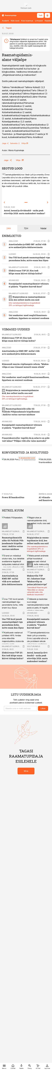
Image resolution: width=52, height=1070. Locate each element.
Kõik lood (15, 20)
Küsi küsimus (27, 20)
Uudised (12, 254)
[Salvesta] (48, 241)
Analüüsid (13, 241)
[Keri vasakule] (4, 202)
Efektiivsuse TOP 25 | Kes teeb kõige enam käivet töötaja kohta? (12, 655)
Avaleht (5, 20)
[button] (20, 708)
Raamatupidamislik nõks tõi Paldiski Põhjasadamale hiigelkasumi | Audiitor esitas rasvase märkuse (21, 411)
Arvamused (14, 280)
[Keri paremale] (47, 202)
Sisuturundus (33, 646)
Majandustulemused (18, 267)
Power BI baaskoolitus (13, 497)
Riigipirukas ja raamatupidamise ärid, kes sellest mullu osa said (38, 540)
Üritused (39, 20)
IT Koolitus (7, 494)
